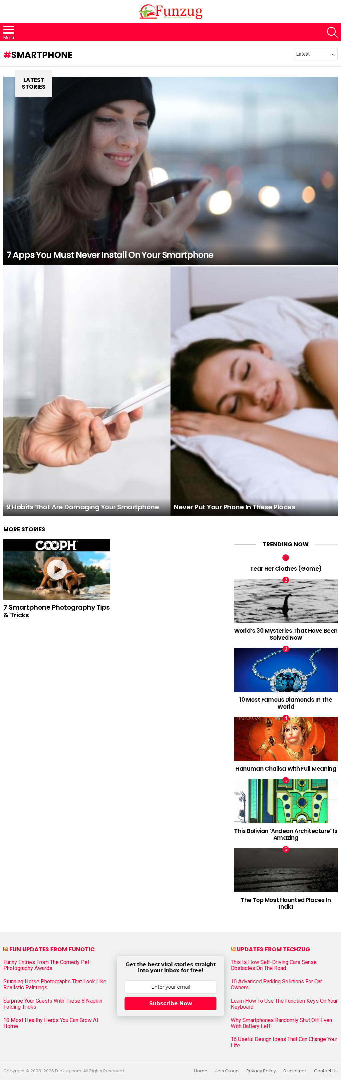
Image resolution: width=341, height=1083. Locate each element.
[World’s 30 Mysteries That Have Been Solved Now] (286, 601)
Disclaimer (294, 1071)
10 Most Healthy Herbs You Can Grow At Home (50, 1023)
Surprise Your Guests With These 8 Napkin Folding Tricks (52, 1004)
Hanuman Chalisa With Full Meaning (285, 769)
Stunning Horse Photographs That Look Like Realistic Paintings (54, 985)
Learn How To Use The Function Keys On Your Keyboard (284, 1004)
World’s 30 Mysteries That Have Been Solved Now (286, 634)
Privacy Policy (261, 1071)
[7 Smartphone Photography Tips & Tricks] (56, 569)
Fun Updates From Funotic (52, 949)
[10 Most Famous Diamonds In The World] (286, 670)
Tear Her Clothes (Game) (286, 569)
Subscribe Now (170, 1003)
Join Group (227, 1071)
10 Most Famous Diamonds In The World (285, 703)
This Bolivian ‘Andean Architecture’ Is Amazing (285, 834)
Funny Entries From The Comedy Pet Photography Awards (46, 965)
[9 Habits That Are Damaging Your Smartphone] (86, 390)
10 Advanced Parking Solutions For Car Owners (276, 985)
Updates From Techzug (273, 949)
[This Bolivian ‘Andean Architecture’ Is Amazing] (286, 801)
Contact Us (326, 1071)
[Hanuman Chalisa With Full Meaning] (286, 739)
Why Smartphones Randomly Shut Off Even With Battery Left (281, 1023)
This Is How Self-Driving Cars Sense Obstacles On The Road (274, 965)
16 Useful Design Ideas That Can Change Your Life (284, 1042)
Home (200, 1071)
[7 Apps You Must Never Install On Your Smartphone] (170, 171)
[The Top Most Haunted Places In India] (286, 870)
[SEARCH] (332, 32)
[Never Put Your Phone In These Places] (254, 390)
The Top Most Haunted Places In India (286, 903)
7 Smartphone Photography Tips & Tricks (56, 611)
